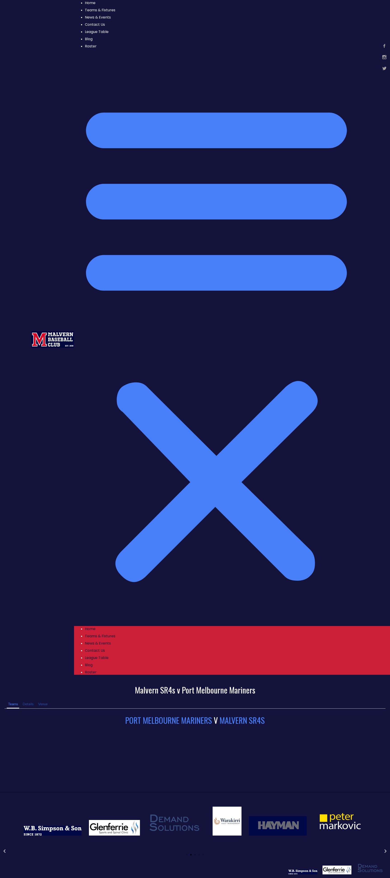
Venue (43, 704)
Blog (89, 39)
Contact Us (95, 24)
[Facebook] (384, 46)
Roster (91, 46)
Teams (13, 704)
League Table (97, 31)
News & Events (98, 17)
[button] (216, 339)
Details (28, 704)
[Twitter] (384, 68)
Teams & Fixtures (100, 10)
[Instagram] (384, 57)
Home (90, 628)
